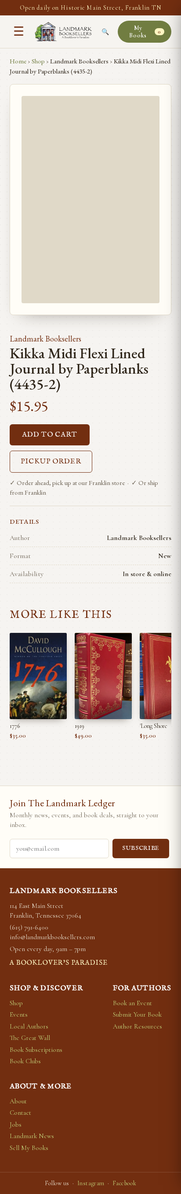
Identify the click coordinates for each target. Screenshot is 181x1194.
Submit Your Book (137, 1014)
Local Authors (29, 1026)
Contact (20, 1113)
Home (18, 61)
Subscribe (140, 848)
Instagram (91, 1183)
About (18, 1101)
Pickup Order (51, 461)
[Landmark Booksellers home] (63, 32)
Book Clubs (25, 1061)
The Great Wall (30, 1038)
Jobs (16, 1124)
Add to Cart (49, 434)
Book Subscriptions (36, 1050)
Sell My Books (29, 1148)
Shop (38, 61)
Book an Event (132, 1003)
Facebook (124, 1183)
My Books (145, 31)
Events (19, 1014)
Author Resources (137, 1026)
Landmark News (32, 1136)
